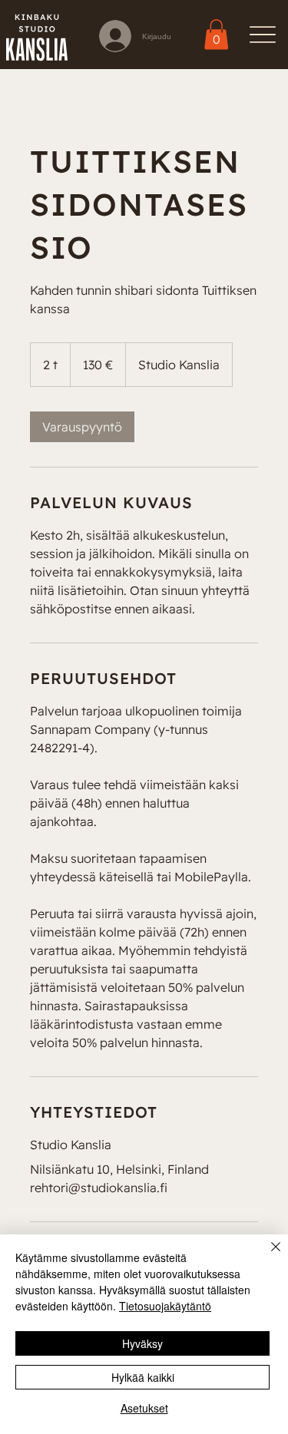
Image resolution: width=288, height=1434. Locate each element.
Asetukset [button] (144, 1408)
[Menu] (262, 34)
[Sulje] (266, 1255)
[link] (216, 34)
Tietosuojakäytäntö (165, 1305)
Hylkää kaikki (142, 1377)
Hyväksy (142, 1343)
